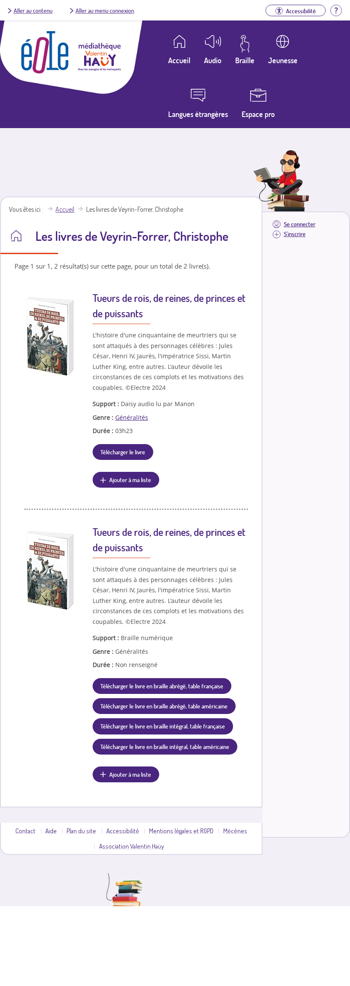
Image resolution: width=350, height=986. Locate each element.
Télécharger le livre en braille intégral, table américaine (164, 746)
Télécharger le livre (122, 452)
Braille (244, 60)
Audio (213, 60)
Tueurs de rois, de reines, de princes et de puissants (169, 305)
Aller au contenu (33, 10)
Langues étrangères (198, 114)
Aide (51, 830)
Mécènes (235, 830)
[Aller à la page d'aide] (335, 9)
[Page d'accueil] (44, 71)
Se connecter (299, 224)
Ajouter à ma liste (130, 479)
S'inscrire (295, 233)
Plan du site (81, 830)
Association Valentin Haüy (131, 846)
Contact (25, 830)
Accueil (64, 209)
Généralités (131, 417)
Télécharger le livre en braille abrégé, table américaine (164, 706)
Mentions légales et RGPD (181, 830)
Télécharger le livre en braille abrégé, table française (161, 686)
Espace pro (258, 114)
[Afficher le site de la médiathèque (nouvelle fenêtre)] (99, 68)
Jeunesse (283, 60)
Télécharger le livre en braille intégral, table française (162, 726)
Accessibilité (122, 830)
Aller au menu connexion (105, 10)
